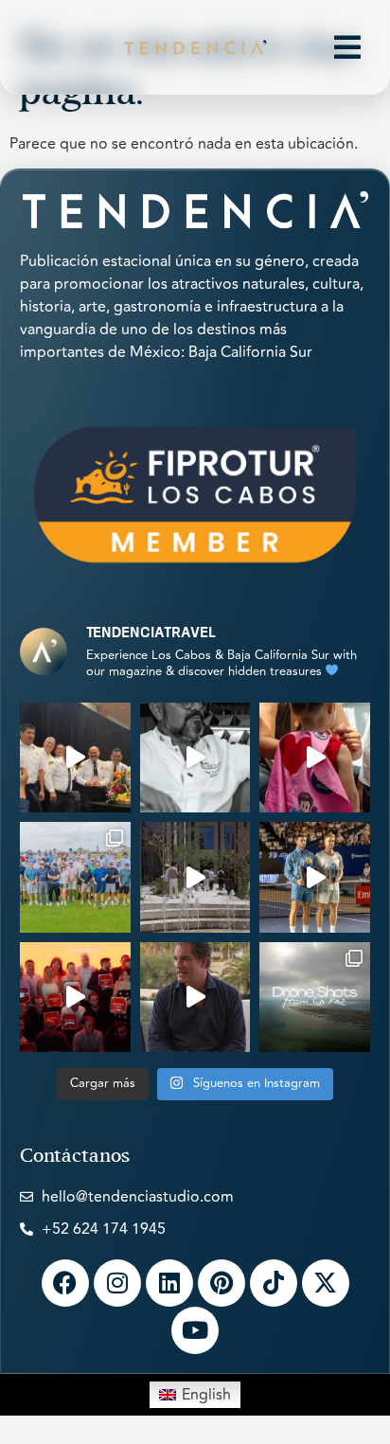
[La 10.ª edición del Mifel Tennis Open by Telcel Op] (314, 877)
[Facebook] (65, 1283)
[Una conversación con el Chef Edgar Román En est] (195, 758)
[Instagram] (117, 1283)
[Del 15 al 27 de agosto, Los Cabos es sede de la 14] (314, 758)
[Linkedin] (169, 1283)
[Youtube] (195, 1330)
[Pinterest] (221, 1283)
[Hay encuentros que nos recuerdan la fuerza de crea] (75, 758)
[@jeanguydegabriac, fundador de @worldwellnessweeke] (195, 997)
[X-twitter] (325, 1283)
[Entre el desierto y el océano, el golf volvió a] (75, 877)
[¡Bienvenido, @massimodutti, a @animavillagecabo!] (195, 877)
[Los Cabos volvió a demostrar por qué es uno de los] (75, 997)
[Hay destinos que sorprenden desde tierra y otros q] (314, 997)
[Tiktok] (273, 1283)
